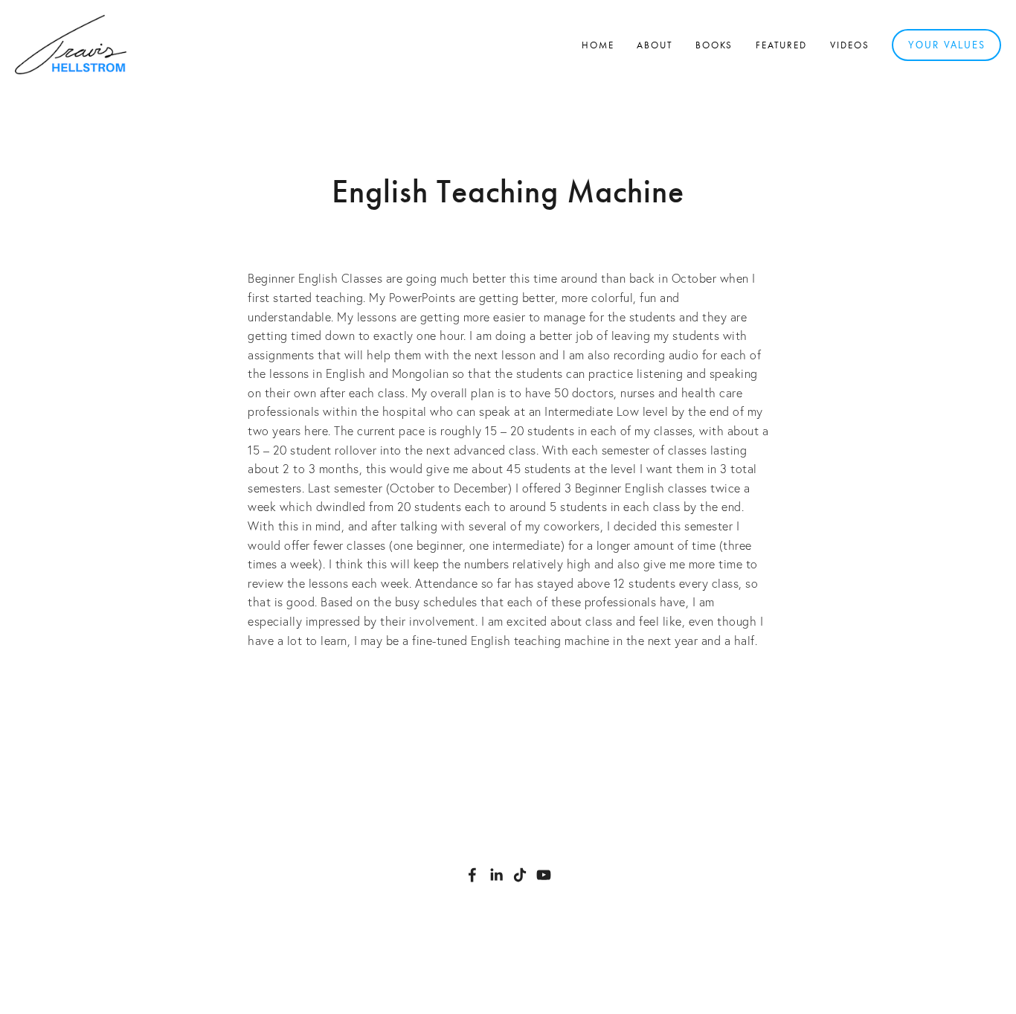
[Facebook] (472, 874)
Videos (849, 45)
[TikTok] (519, 874)
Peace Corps (531, 681)
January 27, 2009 (508, 232)
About (655, 45)
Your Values (947, 45)
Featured (782, 45)
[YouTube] (543, 874)
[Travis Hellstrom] (496, 874)
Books (714, 45)
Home (598, 45)
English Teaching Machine (508, 191)
